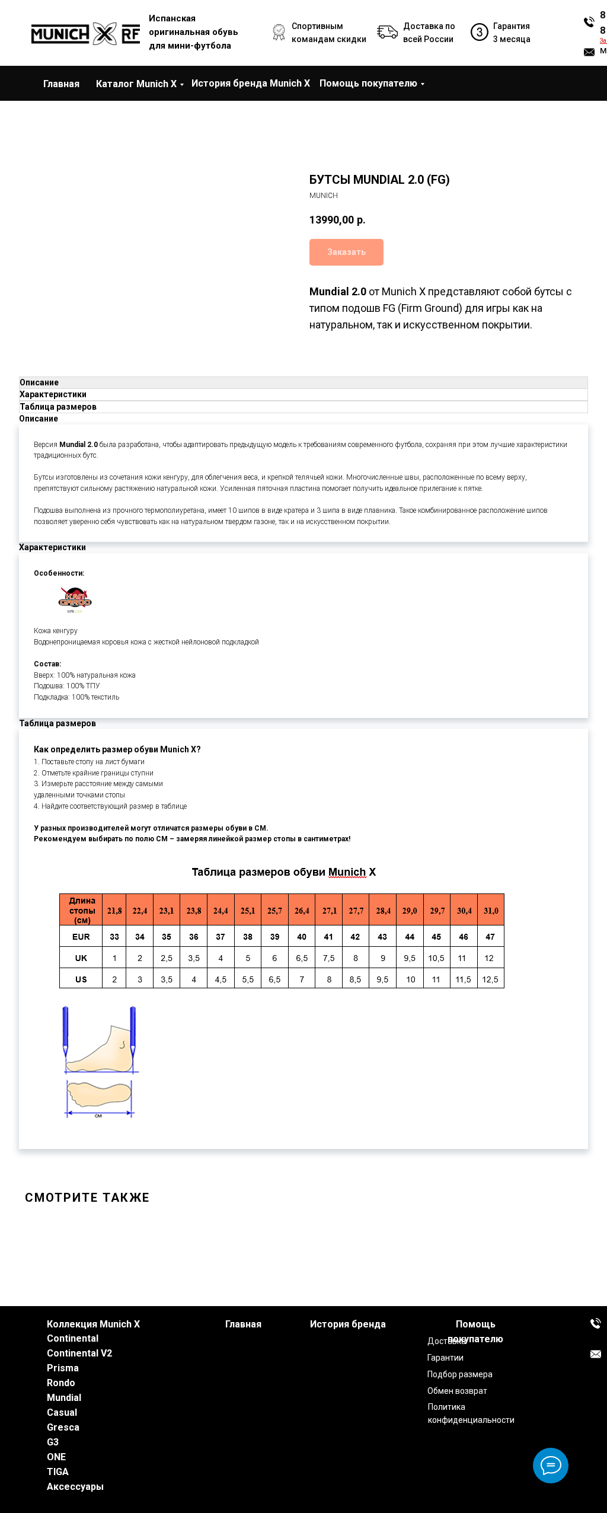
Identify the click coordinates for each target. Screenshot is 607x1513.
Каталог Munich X (136, 84)
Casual (62, 1412)
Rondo (61, 1382)
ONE (56, 1457)
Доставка (446, 1341)
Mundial (64, 1397)
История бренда (348, 1324)
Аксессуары (75, 1486)
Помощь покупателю (368, 83)
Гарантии (445, 1357)
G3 (53, 1442)
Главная (61, 84)
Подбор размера (460, 1374)
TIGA (58, 1471)
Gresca (63, 1427)
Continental (72, 1338)
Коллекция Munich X (93, 1324)
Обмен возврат (457, 1391)
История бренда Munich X (250, 83)
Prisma (63, 1368)
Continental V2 (79, 1353)
